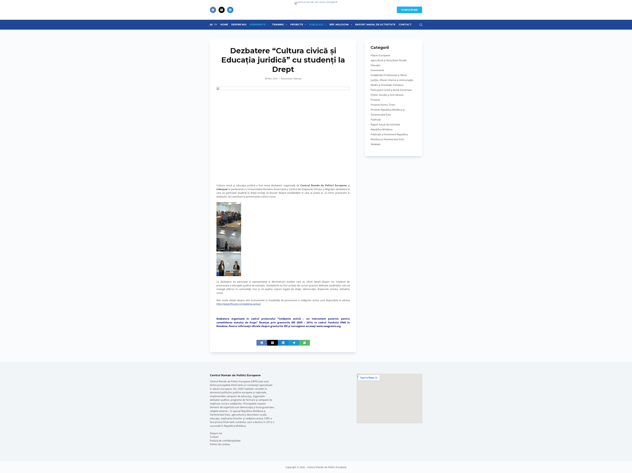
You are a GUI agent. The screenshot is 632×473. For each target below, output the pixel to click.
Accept (19, 462)
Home (224, 24)
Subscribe (409, 9)
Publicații (316, 24)
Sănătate (375, 144)
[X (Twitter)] (222, 10)
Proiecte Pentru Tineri (383, 104)
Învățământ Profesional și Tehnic (389, 75)
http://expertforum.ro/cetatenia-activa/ (238, 303)
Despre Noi (238, 24)
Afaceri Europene (380, 55)
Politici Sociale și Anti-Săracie (387, 94)
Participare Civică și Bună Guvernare (391, 90)
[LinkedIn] (230, 10)
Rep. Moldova (339, 24)
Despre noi (216, 433)
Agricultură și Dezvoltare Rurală (388, 60)
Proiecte (296, 24)
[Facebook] (213, 10)
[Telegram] (294, 343)
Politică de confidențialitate (225, 440)
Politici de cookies (220, 444)
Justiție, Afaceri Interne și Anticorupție (392, 80)
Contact (405, 24)
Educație (375, 65)
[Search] (421, 25)
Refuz (39, 462)
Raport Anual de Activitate (375, 24)
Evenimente (257, 24)
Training (278, 24)
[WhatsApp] (304, 343)
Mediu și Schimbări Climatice (387, 85)
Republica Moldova (381, 129)
